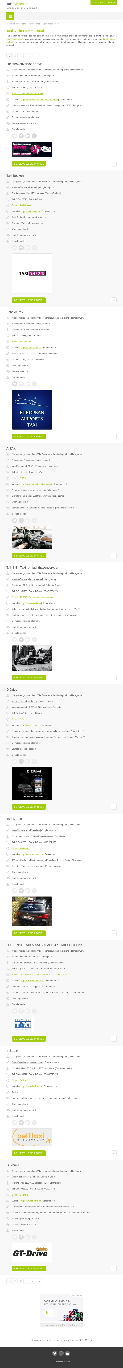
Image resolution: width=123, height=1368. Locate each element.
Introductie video (65, 508)
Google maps (46, 75)
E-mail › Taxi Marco (21, 848)
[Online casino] (64, 1295)
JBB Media (59, 1361)
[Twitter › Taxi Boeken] (14, 247)
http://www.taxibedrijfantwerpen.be (36, 484)
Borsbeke (34, 1177)
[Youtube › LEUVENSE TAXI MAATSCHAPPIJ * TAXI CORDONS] (34, 1011)
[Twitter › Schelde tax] (14, 383)
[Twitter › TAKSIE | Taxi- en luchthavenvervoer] (14, 639)
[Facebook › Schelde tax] (21, 383)
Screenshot (66, 99)
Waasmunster (36, 1062)
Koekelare (35, 830)
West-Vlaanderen (20, 830)
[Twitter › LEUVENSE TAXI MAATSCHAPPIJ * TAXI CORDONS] (14, 1011)
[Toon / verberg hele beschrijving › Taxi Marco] (64, 860)
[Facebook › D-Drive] (21, 761)
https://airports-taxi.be (31, 347)
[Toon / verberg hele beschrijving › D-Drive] (64, 731)
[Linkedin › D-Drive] (27, 761)
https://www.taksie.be (31, 603)
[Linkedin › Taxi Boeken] (27, 247)
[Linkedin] (67, 1353)
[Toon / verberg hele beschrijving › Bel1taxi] (64, 1092)
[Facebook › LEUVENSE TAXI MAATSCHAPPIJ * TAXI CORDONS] (21, 1011)
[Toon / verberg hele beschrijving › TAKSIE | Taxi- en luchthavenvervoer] (64, 609)
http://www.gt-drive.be (31, 1201)
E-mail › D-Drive (19, 719)
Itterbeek (33, 75)
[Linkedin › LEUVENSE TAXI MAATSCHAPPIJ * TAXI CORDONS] (27, 1011)
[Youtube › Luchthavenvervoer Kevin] (34, 135)
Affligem (33, 701)
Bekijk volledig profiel (29, 163)
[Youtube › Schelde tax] (34, 383)
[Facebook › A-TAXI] (21, 520)
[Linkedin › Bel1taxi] (27, 1122)
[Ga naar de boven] (114, 163)
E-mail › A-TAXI (19, 478)
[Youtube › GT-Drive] (34, 1237)
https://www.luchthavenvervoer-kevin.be (39, 99)
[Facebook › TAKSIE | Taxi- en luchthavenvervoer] (21, 639)
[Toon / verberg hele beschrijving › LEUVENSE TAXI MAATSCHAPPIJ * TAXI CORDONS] (64, 986)
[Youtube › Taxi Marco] (34, 890)
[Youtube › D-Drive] (34, 761)
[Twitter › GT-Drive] (14, 1237)
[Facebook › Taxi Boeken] (21, 247)
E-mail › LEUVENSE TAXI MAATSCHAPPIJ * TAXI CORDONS (41, 975)
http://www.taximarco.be (32, 854)
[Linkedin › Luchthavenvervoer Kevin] (27, 135)
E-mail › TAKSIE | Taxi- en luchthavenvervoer (33, 597)
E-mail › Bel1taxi (19, 1080)
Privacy (67, 1361)
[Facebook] (61, 1353)
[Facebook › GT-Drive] (21, 1237)
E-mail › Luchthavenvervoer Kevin (27, 93)
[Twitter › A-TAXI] (14, 520)
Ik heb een (103, 2)
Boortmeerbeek (36, 579)
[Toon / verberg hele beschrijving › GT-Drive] (64, 1206)
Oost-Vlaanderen (20, 1062)
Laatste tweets (20, 371)
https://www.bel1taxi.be (31, 1086)
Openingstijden (20, 229)
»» (39, 56)
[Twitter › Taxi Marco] (14, 890)
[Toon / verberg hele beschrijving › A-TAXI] (64, 490)
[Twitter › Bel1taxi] (14, 1122)
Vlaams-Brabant (19, 75)
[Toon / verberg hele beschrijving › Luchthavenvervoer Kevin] (64, 105)
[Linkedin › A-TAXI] (27, 520)
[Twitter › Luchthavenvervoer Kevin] (14, 135)
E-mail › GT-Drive (20, 1195)
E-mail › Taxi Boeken (21, 205)
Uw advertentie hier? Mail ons (61, 1325)
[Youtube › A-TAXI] (34, 520)
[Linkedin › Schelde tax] (27, 383)
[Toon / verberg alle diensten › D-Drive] (64, 737)
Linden (32, 956)
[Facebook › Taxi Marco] (21, 890)
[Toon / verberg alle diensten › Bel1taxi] (64, 1098)
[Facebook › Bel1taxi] (21, 1122)
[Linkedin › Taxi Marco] (27, 890)
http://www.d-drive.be (30, 725)
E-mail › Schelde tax (21, 342)
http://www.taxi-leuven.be (32, 980)
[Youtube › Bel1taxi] (34, 1122)
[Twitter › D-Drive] (14, 761)
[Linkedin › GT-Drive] (27, 1237)
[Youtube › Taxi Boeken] (34, 247)
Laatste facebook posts (24, 123)
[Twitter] (54, 1353)
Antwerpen (17, 323)
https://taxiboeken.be (30, 211)
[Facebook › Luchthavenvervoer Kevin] (21, 135)
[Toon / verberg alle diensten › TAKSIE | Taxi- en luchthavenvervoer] (64, 615)
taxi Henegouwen (15, 39)
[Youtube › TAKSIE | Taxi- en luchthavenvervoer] (34, 639)
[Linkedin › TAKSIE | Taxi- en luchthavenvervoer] (27, 639)
